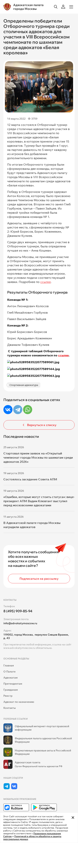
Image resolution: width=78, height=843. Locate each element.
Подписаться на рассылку (39, 578)
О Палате (9, 671)
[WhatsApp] (27, 409)
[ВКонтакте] (7, 409)
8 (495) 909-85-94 (17, 611)
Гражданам (10, 689)
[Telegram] (17, 409)
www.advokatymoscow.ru (19, 648)
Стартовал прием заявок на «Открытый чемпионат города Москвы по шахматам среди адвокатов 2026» (38, 457)
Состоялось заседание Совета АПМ (30, 479)
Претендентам (12, 683)
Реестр (7, 695)
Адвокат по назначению (18, 702)
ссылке (45, 282)
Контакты (9, 708)
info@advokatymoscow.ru (20, 623)
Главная (8, 665)
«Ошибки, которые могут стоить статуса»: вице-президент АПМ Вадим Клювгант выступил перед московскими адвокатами (39, 501)
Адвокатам (10, 677)
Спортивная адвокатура (23, 384)
